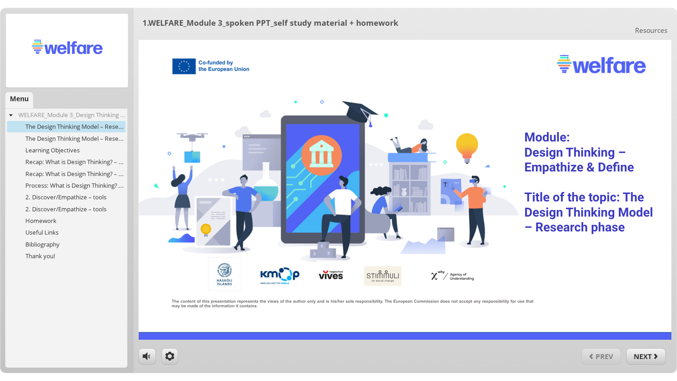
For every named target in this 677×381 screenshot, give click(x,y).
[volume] (147, 355)
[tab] (19, 100)
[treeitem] (66, 185)
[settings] (170, 356)
